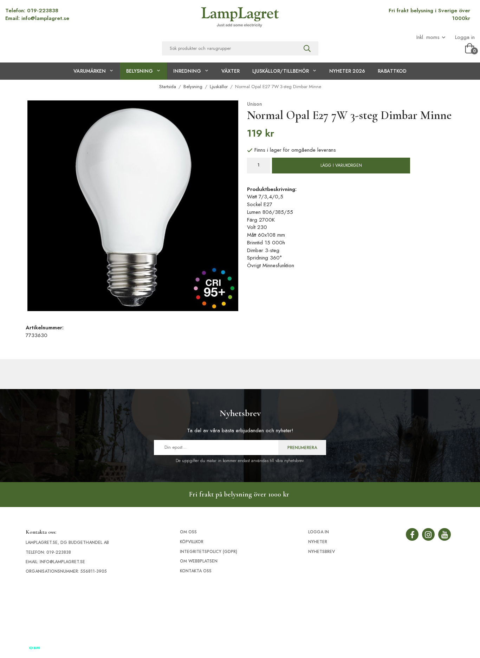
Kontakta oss (196, 571)
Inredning (187, 70)
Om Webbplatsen (199, 561)
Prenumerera (302, 448)
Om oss (188, 532)
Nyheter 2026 (347, 70)
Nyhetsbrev (321, 551)
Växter (230, 70)
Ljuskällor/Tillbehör (280, 70)
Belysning (139, 70)
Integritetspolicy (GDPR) (208, 551)
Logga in (465, 37)
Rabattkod (392, 70)
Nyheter (317, 542)
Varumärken (89, 70)
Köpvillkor (191, 542)
